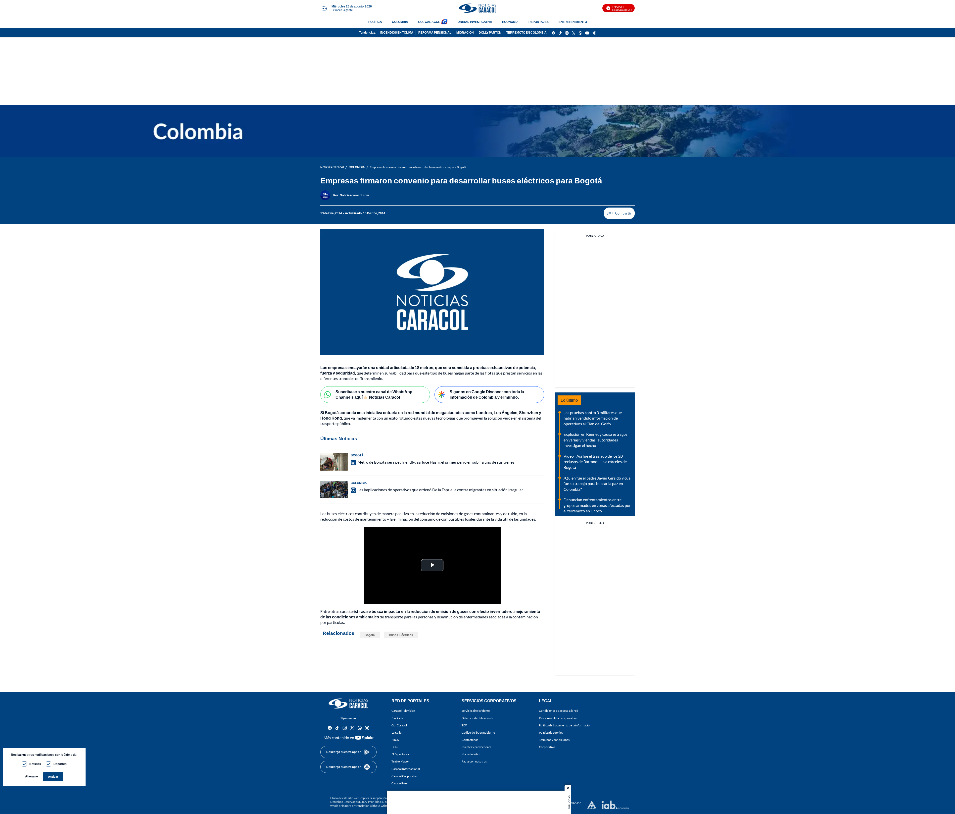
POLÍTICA (375, 22)
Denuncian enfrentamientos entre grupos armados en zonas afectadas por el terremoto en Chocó (597, 505)
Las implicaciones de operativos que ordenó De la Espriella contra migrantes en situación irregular (440, 489)
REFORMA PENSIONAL (434, 32)
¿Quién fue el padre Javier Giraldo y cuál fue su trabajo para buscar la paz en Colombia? (597, 483)
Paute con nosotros (474, 761)
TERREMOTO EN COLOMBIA (526, 32)
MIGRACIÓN (465, 32)
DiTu (394, 747)
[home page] (477, 8)
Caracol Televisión (403, 711)
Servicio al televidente (476, 711)
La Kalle (396, 732)
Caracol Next (399, 783)
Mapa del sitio (470, 754)
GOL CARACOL (429, 22)
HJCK (395, 740)
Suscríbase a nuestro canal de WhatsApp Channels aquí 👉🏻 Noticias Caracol (373, 394)
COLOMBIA (400, 22)
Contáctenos (470, 740)
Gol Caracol (399, 725)
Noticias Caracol (332, 167)
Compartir (619, 213)
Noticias (35, 764)
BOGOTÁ (357, 455)
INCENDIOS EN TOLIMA (396, 32)
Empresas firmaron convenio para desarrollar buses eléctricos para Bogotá (418, 167)
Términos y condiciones (554, 740)
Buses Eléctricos (401, 635)
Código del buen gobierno (478, 732)
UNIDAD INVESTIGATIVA (475, 22)
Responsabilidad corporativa (557, 718)
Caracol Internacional (405, 769)
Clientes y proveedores (476, 747)
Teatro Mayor (400, 761)
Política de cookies (551, 732)
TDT (464, 725)
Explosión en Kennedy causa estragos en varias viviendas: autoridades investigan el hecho (595, 440)
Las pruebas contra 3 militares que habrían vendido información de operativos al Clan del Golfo (593, 418)
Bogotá (370, 635)
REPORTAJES (538, 22)
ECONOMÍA (510, 22)
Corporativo (547, 747)
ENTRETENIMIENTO (573, 22)
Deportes (60, 764)
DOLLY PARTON (490, 32)
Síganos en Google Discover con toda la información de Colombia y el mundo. (487, 394)
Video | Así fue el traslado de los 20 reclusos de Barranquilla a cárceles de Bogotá (595, 462)
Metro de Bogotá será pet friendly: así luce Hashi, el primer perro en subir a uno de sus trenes (435, 462)
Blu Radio (397, 718)
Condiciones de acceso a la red (558, 711)
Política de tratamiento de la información (565, 725)
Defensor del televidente (477, 718)
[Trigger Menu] (324, 8)
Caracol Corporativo (404, 776)
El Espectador (400, 754)
